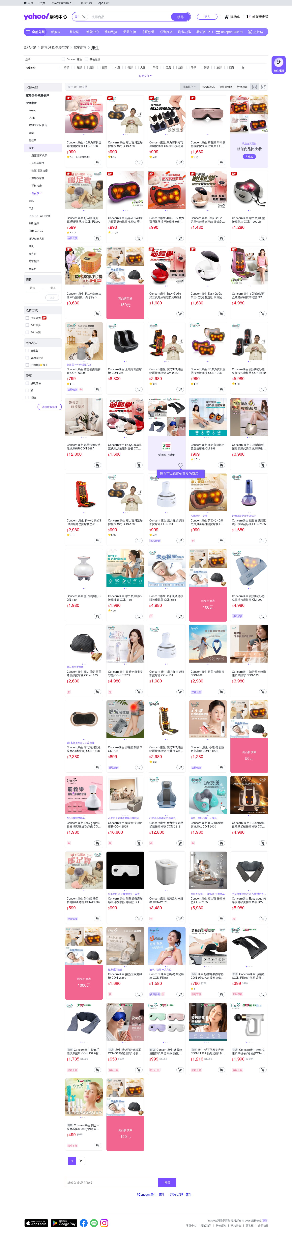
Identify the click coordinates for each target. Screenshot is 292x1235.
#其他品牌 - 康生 (181, 1194)
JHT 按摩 (34, 223)
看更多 (201, 31)
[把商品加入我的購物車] (97, 162)
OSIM (32, 118)
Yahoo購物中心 (45, 16)
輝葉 (31, 133)
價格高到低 (225, 87)
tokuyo (32, 110)
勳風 (31, 246)
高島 (31, 201)
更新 (265, 1220)
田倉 (31, 208)
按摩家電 (31, 103)
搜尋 (167, 1182)
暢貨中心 (92, 31)
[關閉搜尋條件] (83, 16)
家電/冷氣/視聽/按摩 (37, 95)
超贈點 (258, 31)
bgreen (32, 269)
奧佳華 (32, 140)
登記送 (74, 31)
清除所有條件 (49, 407)
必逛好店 (166, 31)
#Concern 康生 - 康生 (151, 1194)
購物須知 (221, 1225)
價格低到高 (208, 87)
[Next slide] (100, 114)
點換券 (56, 31)
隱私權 (249, 1225)
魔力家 (32, 253)
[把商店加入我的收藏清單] (180, 465)
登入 (207, 17)
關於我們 (206, 1225)
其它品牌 (34, 261)
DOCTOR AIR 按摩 (39, 216)
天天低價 (129, 31)
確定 (52, 297)
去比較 (249, 157)
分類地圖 (263, 1225)
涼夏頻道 (148, 31)
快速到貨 (111, 31)
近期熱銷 (242, 87)
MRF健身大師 (36, 238)
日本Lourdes (36, 231)
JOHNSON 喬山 (38, 125)
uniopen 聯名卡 (232, 31)
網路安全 (236, 1225)
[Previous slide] (67, 114)
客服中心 (191, 1225)
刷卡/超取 (184, 31)
